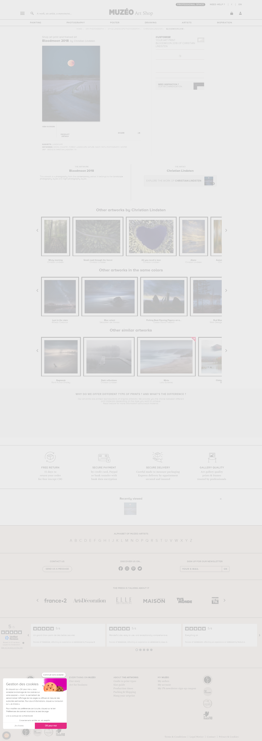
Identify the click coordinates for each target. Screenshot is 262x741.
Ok (225, 569)
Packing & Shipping (124, 692)
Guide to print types (124, 681)
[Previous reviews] (28, 635)
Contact (211, 737)
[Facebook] (121, 570)
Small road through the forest (98, 261)
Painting (35, 23)
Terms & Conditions (175, 737)
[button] (6, 735)
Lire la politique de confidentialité (19, 716)
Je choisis (19, 726)
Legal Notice (197, 737)
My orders (163, 681)
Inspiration (224, 23)
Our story (74, 681)
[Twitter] (140, 570)
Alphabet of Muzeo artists (131, 534)
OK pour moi (51, 726)
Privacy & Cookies (229, 737)
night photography (71, 179)
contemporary (83, 177)
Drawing (151, 23)
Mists (166, 381)
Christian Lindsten (153, 29)
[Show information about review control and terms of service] (23, 643)
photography (61, 177)
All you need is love (151, 261)
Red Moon (218, 321)
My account (164, 685)
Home (79, 29)
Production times (123, 688)
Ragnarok (61, 381)
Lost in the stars (60, 321)
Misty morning (55, 261)
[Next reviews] (259, 635)
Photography (76, 23)
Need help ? (217, 4)
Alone (193, 261)
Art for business (78, 685)
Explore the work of (173, 181)
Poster (114, 23)
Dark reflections (109, 381)
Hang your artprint (124, 696)
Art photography (95, 29)
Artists (187, 23)
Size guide (119, 685)
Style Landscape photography (124, 29)
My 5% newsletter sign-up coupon (177, 688)
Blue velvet (109, 321)
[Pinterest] (134, 570)
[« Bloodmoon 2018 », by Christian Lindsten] (130, 508)
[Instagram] (128, 570)
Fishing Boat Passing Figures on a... (163, 321)
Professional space (190, 4)
